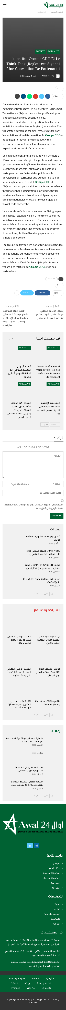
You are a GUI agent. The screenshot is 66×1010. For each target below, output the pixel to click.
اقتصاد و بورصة (44, 983)
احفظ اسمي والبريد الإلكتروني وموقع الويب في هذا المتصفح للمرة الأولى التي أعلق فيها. (34, 506)
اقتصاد (56, 909)
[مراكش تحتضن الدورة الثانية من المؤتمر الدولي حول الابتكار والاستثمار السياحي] (47, 657)
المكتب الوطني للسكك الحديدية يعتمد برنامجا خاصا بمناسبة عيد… (26, 783)
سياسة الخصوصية (51, 873)
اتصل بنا (56, 888)
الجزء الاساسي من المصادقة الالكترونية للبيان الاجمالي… (29, 769)
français (15, 988)
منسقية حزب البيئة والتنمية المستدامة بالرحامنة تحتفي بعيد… (24, 740)
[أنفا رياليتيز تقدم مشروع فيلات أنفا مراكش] (13, 540)
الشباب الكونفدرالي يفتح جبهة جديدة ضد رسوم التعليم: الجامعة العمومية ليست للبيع (32, 953)
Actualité (53, 51)
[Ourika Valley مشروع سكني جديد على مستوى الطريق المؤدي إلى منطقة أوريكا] (13, 555)
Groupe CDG (53, 135)
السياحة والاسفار (52, 914)
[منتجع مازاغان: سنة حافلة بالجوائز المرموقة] (47, 689)
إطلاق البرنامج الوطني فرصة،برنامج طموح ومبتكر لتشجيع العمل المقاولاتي (49, 314)
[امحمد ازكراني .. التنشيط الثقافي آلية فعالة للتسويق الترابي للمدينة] (18, 354)
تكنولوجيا (55, 919)
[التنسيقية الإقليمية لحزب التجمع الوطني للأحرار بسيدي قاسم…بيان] (47, 391)
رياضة (27, 983)
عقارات (57, 904)
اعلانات (56, 924)
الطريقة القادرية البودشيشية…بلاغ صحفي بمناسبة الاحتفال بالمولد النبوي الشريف (35, 964)
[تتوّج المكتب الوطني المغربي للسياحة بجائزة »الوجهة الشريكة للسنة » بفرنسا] (18, 689)
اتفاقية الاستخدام (51, 878)
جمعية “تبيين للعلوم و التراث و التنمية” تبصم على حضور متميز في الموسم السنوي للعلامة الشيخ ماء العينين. (32, 942)
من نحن (56, 863)
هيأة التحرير (54, 868)
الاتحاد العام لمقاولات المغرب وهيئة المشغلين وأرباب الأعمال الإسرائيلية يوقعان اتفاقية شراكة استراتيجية (15, 318)
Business (40, 51)
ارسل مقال (55, 883)
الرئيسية (50, 979)
